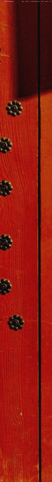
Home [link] (23, 1)
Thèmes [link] (26, 1)
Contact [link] (46, 1)
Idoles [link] (42, 1)
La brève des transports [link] (35, 1)
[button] (51, 1)
